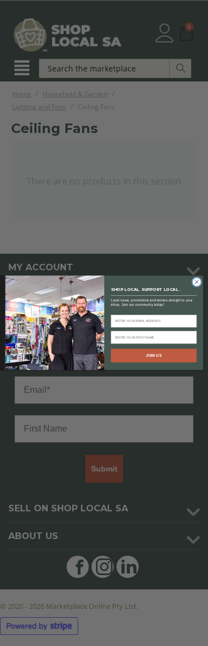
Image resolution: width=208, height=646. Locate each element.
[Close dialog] (196, 282)
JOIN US (153, 355)
